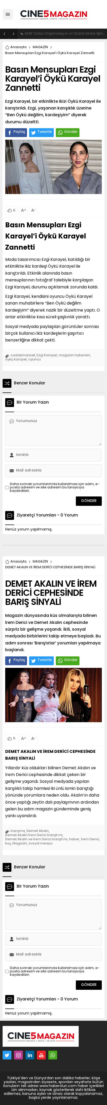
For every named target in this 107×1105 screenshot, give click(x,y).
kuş (8, 843)
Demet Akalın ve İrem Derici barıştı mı (36, 839)
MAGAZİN (40, 47)
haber (74, 839)
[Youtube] (41, 1055)
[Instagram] (18, 1055)
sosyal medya (40, 843)
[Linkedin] (29, 1055)
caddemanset (23, 355)
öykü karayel (16, 359)
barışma (18, 831)
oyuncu (34, 359)
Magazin (19, 843)
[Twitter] (7, 1055)
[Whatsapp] (52, 1055)
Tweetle (44, 132)
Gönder (71, 132)
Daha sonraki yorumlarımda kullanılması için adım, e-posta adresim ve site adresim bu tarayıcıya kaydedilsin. (54, 487)
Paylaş (19, 132)
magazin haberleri (74, 355)
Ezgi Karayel (47, 355)
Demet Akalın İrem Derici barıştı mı (34, 835)
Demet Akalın (37, 831)
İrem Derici (90, 839)
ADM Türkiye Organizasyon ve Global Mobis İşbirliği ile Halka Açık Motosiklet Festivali (64, 33)
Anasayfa (18, 47)
